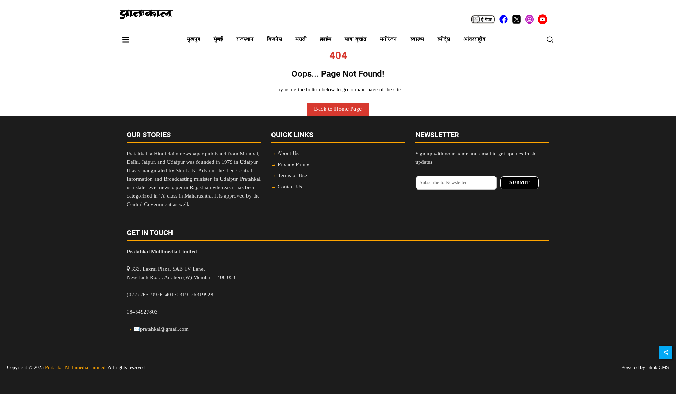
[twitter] (516, 19)
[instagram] (529, 19)
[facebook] (503, 19)
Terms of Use (292, 176)
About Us (288, 153)
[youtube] (542, 19)
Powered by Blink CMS (645, 367)
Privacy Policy (293, 165)
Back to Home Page (338, 109)
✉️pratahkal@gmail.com (161, 329)
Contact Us (290, 187)
